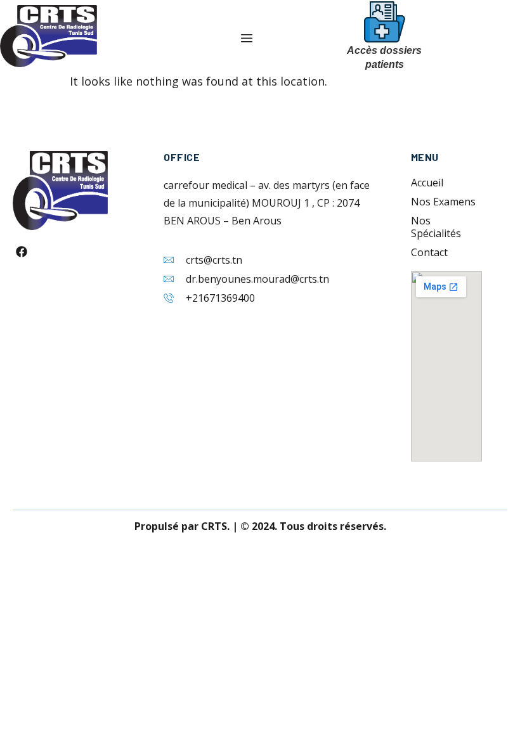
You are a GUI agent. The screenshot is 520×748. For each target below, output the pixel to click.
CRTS (214, 526)
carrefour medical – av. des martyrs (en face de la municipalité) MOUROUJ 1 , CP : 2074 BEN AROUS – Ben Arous (267, 203)
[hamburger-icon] (246, 39)
